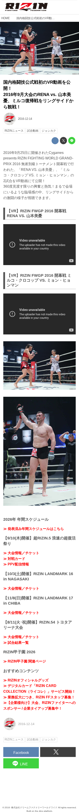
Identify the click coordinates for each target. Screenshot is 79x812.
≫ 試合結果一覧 (16, 642)
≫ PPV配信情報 (16, 564)
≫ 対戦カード (14, 559)
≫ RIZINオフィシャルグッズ (25, 680)
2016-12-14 (25, 118)
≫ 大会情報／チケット (21, 553)
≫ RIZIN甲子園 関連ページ (24, 661)
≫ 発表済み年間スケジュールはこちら (33, 529)
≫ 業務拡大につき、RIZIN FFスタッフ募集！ (39, 697)
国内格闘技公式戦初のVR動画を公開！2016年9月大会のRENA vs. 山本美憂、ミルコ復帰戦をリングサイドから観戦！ (38, 94)
